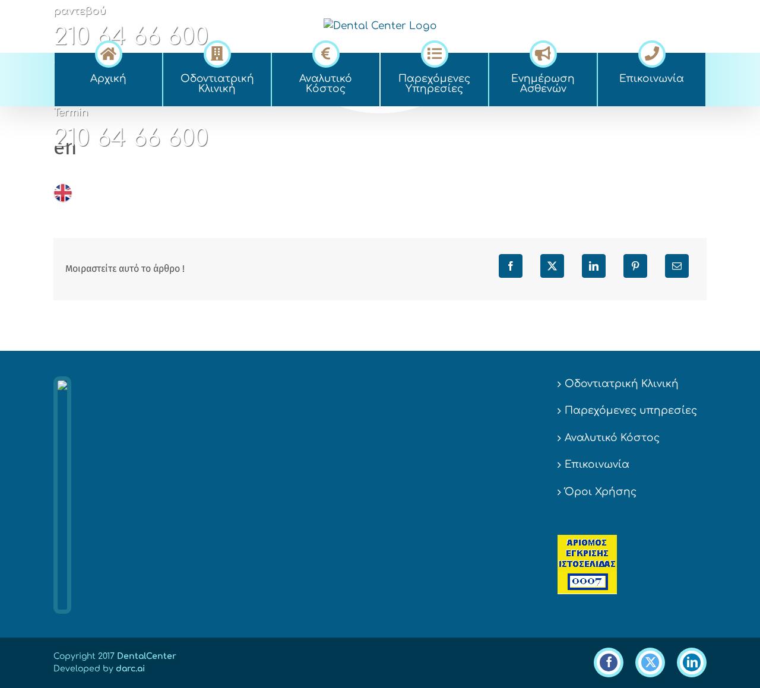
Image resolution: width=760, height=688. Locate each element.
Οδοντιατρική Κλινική (622, 383)
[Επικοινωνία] (651, 52)
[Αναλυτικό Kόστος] (325, 52)
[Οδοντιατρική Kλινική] (217, 52)
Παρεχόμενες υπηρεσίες (631, 410)
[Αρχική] (108, 52)
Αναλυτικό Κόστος (612, 437)
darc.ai (130, 668)
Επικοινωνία (597, 464)
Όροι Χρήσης (600, 491)
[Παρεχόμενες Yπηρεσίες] (434, 52)
